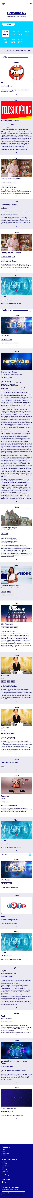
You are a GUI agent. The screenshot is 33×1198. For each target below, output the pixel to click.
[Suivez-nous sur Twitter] (5, 1182)
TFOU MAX (5, 1171)
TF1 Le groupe (5, 1165)
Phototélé (4, 1164)
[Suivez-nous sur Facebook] (2, 1182)
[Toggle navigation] (27, 4)
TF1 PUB (4, 1173)
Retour (9, 24)
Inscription (6, 1193)
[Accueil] (3, 3)
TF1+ (3, 1167)
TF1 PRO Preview (6, 1162)
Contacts (4, 1155)
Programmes (5, 1153)
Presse (3, 1151)
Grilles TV (4, 1149)
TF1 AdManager (6, 1175)
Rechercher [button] (30, 3)
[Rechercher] (30, 3)
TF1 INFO (4, 1169)
